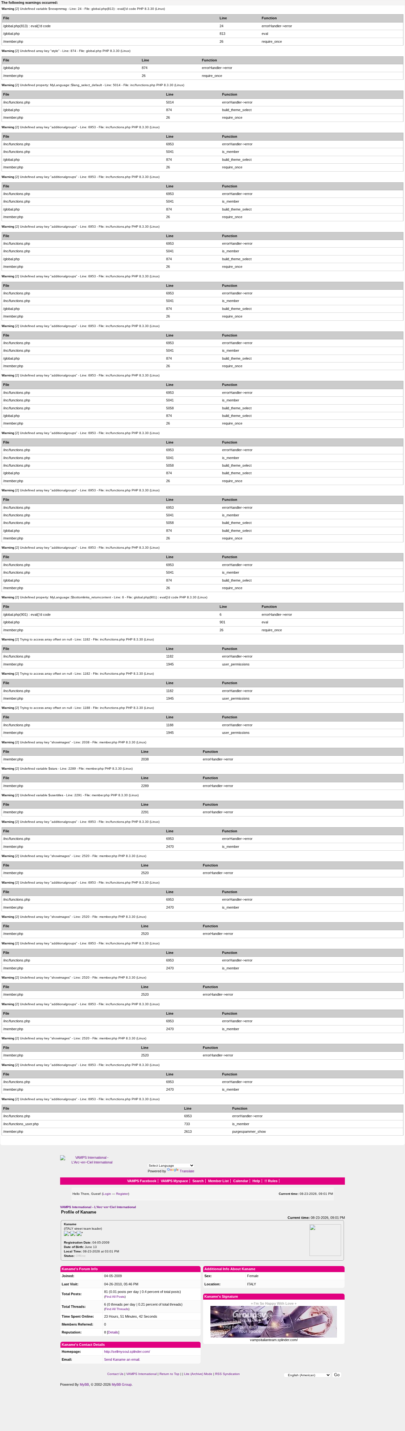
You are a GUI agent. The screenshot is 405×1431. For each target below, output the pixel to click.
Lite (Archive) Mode (198, 1374)
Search (198, 1181)
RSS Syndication (227, 1374)
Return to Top (169, 1374)
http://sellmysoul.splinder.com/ (127, 1351)
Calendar (240, 1181)
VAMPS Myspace (174, 1181)
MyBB (84, 1384)
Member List (218, 1181)
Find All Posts (115, 1296)
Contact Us (115, 1374)
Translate (187, 1171)
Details (113, 1332)
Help (256, 1181)
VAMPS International (141, 1374)
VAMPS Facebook (141, 1181)
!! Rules (271, 1181)
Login (107, 1193)
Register (122, 1193)
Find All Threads (116, 1309)
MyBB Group (122, 1384)
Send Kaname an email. (122, 1359)
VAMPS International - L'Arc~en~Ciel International (98, 1207)
